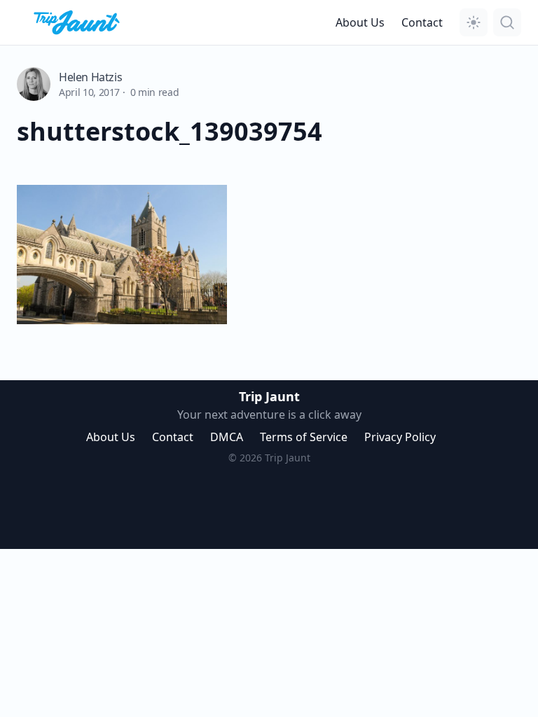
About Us (360, 22)
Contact (422, 22)
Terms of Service (303, 437)
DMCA (226, 437)
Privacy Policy (400, 437)
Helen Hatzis (90, 77)
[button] (474, 22)
